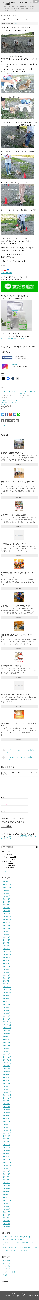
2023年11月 (7, 919)
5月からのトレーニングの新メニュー (15, 695)
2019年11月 (7, 1060)
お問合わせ (7, 1263)
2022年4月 (6, 975)
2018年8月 (6, 1104)
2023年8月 (6, 928)
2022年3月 (6, 978)
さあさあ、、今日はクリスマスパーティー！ (18, 606)
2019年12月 (7, 1057)
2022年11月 (7, 954)
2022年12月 (7, 952)
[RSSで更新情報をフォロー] (17, 421)
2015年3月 (6, 1224)
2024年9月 (6, 890)
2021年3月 (6, 1013)
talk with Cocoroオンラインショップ (13, 339)
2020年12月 (7, 1022)
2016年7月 (6, 1177)
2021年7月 (6, 1001)
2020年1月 (6, 1054)
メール (4, 804)
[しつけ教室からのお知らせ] (19, 661)
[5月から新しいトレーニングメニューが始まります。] (19, 719)
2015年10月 (7, 1203)
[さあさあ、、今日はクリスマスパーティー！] (19, 601)
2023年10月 (7, 922)
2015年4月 (6, 1221)
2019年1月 (6, 1089)
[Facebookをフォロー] (6, 421)
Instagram (14, 364)
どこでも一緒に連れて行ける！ (13, 453)
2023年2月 (6, 946)
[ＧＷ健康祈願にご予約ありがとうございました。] (19, 568)
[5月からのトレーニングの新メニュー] (19, 690)
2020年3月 (6, 1048)
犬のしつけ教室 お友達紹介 (13, 1239)
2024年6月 (6, 899)
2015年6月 (6, 1215)
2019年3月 (6, 1083)
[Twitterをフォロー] (2, 421)
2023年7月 (6, 931)
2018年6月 (6, 1110)
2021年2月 (6, 1016)
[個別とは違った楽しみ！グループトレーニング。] (19, 630)
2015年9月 (6, 1206)
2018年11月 (7, 1095)
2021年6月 (6, 1004)
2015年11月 (7, 1200)
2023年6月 (6, 934)
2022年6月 (6, 969)
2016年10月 (7, 1168)
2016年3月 (6, 1189)
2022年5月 (6, 972)
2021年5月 (6, 1007)
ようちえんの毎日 (9, 1272)
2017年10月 (7, 1133)
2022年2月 (6, 981)
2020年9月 (6, 1031)
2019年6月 (6, 1074)
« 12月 (3, 871)
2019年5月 (6, 1077)
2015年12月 (7, 1197)
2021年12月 (7, 987)
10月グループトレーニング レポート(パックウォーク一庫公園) (9, 402)
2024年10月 (7, 887)
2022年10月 (7, 957)
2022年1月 (6, 984)
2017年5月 (6, 1148)
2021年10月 (7, 993)
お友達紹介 (7, 1260)
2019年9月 (6, 1066)
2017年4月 (6, 1150)
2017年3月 (6, 1153)
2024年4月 (6, 905)
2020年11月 (7, 1025)
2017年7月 (6, 1142)
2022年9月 (6, 960)
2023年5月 (6, 937)
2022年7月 (6, 966)
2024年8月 (6, 893)
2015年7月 (6, 1212)
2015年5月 (6, 1218)
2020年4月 (6, 1045)
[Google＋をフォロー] (10, 421)
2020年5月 (6, 1042)
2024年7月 (6, 896)
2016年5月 (6, 1183)
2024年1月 (6, 914)
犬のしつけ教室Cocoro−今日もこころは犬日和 (17, 3)
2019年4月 (6, 1080)
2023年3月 (6, 943)
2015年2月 (6, 1227)
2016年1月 (6, 1194)
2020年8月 (6, 1033)
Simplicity (25, 1294)
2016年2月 (6, 1191)
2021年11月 (7, 990)
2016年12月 (7, 1162)
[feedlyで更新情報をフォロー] (13, 421)
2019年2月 (6, 1086)
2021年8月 (6, 998)
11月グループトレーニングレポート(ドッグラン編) (20, 1247)
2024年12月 (7, 881)
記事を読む (19, 464)
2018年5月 (6, 1112)
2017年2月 (6, 1156)
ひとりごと (17, 23)
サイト (3, 811)
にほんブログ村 (6, 273)
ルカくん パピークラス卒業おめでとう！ (17, 1237)
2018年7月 (6, 1107)
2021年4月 (6, 1010)
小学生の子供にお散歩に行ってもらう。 (16, 1250)
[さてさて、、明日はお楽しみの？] (19, 510)
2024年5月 (6, 902)
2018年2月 (6, 1121)
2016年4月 (6, 1186)
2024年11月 (7, 884)
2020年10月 (7, 1028)
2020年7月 (6, 1036)
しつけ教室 (7, 1266)
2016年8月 (6, 1174)
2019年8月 (6, 1069)
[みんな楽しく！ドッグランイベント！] (19, 539)
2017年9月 (6, 1136)
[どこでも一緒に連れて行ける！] (19, 448)
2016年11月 (7, 1165)
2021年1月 (6, 1019)
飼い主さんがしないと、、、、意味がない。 (20, 751)
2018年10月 (7, 1098)
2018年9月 (6, 1101)
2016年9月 (6, 1171)
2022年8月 (6, 963)
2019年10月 (7, 1063)
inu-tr (5, 426)
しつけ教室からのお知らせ (11, 666)
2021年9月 (6, 995)
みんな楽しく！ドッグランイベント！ (15, 544)
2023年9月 (6, 925)
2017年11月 (7, 1130)
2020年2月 (6, 1051)
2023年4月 (6, 940)
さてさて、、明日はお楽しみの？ (14, 515)
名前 (3, 797)
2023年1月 (6, 949)
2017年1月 (6, 1159)
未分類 (5, 1275)
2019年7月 (6, 1071)
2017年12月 (7, 1127)
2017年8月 (6, 1139)
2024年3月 (6, 908)
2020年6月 (6, 1039)
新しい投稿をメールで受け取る (13, 822)
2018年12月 (7, 1092)
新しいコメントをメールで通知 (13, 818)
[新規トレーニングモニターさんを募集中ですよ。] (19, 477)
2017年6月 (6, 1145)
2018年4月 (6, 1115)
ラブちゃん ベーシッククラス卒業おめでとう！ (21, 758)
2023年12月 (7, 916)
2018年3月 (6, 1118)
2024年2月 (6, 911)
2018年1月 (6, 1124)
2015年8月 (6, 1209)
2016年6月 (6, 1180)
